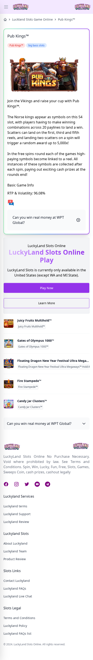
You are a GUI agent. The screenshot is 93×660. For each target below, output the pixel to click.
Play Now (46, 287)
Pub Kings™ (66, 19)
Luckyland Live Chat (17, 596)
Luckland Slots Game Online (32, 19)
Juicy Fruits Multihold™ (34, 320)
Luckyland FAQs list (17, 633)
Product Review (14, 559)
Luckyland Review (16, 522)
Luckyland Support (16, 514)
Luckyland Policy (15, 626)
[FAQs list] (46, 202)
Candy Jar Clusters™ (32, 401)
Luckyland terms (15, 506)
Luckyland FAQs (14, 588)
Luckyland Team (15, 551)
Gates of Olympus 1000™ (35, 340)
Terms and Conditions (19, 618)
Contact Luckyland (16, 581)
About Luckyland (15, 543)
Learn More (46, 303)
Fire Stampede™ (29, 381)
